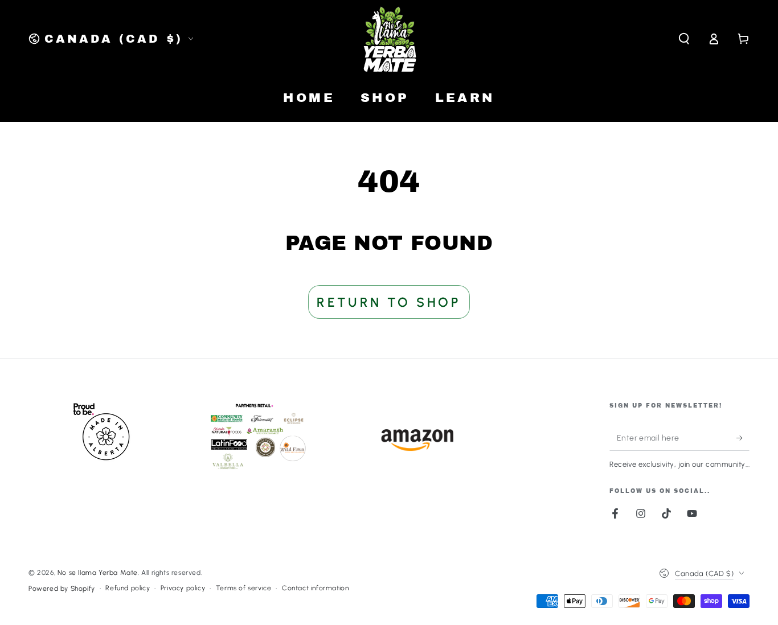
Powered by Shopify (61, 589)
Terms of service (244, 588)
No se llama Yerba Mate (98, 573)
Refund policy (127, 588)
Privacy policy (183, 588)
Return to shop (389, 302)
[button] (684, 38)
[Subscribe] (743, 437)
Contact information (315, 588)
